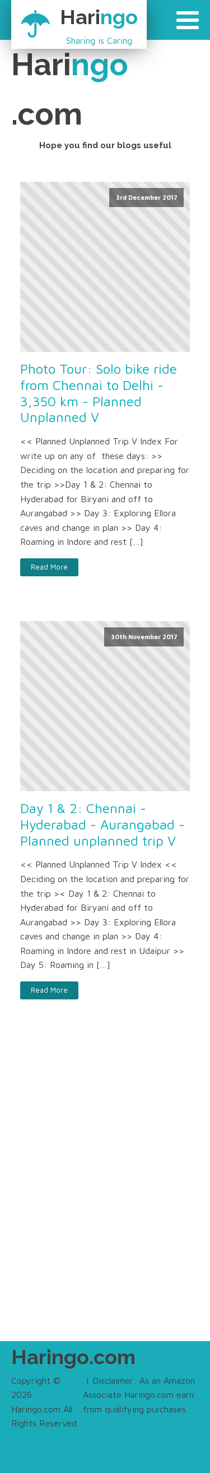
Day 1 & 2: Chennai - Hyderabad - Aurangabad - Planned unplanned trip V (102, 824)
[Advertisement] (105, 1194)
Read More (49, 567)
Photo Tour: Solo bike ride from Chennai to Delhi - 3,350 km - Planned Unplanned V (98, 393)
